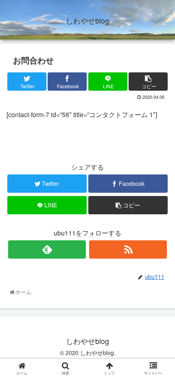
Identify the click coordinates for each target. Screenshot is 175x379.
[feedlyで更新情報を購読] (47, 249)
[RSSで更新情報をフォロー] (128, 249)
